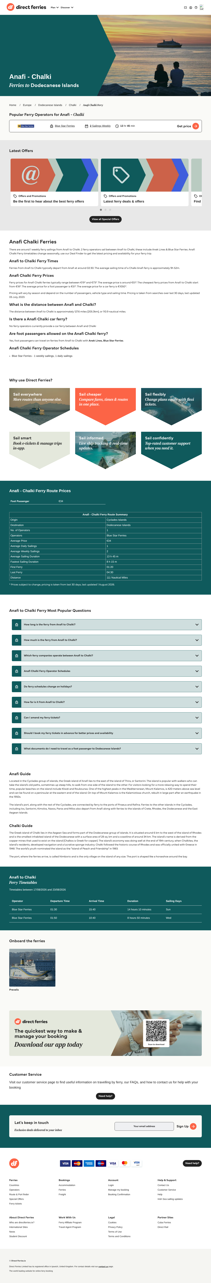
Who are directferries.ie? (21, 1222)
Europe (27, 105)
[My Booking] (185, 7)
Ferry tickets (15, 1203)
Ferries (62, 1189)
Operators (14, 1189)
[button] (107, 624)
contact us (103, 1267)
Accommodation (67, 1185)
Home (12, 105)
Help (160, 1194)
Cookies (112, 1222)
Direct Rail (163, 1227)
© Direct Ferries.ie (17, 1261)
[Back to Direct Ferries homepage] (26, 7)
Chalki (72, 105)
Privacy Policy (115, 1227)
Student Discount (18, 1236)
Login (111, 1185)
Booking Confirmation (119, 1194)
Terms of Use (115, 1231)
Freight (62, 1194)
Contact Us (163, 1185)
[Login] (190, 7)
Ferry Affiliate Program (70, 1222)
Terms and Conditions (119, 1236)
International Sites (18, 1227)
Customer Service (167, 1189)
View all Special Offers (105, 219)
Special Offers (16, 1199)
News (12, 1231)
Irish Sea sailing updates (170, 1199)
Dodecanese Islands (50, 105)
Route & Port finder (19, 1194)
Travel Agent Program (70, 1227)
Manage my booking (118, 1189)
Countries (14, 1185)
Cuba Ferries (164, 1222)
